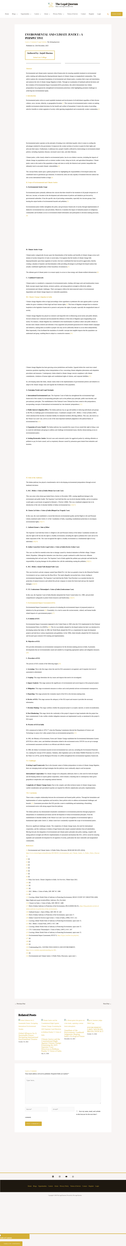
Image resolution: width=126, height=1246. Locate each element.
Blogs (14, 14)
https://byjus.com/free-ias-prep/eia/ (68, 935)
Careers (36, 14)
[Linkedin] (53, 1176)
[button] (108, 14)
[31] (75, 733)
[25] (73, 598)
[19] (36, 541)
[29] (27, 653)
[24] (70, 598)
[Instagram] (60, 1176)
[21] (90, 561)
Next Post (107, 1004)
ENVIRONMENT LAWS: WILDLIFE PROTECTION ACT (95, 1029)
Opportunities (25, 14)
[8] (98, 272)
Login (99, 14)
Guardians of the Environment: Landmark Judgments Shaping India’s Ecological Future (74, 1033)
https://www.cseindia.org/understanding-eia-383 (41, 950)
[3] (59, 166)
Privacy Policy (57, 14)
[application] (17, 14)
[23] (35, 584)
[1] (63, 103)
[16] (40, 522)
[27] (53, 613)
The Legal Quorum (66, 4)
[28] (49, 627)
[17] (43, 522)
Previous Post (20, 1004)
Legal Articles (42, 42)
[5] (68, 201)
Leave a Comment (31, 42)
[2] (99, 109)
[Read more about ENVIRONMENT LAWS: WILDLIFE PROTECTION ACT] (97, 1022)
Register (91, 14)
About (46, 14)
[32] (32, 803)
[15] (74, 505)
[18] (34, 541)
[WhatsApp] (73, 1176)
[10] (71, 333)
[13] (39, 421)
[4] (52, 177)
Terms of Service (72, 14)
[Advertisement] (63, 127)
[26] (45, 610)
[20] (87, 561)
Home (7, 14)
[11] (90, 376)
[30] (59, 663)
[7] (68, 267)
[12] (81, 404)
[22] (33, 584)
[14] (72, 505)
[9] (67, 304)
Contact (83, 14)
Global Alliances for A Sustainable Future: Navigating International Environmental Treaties (28, 1036)
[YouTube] (66, 1176)
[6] (27, 215)
